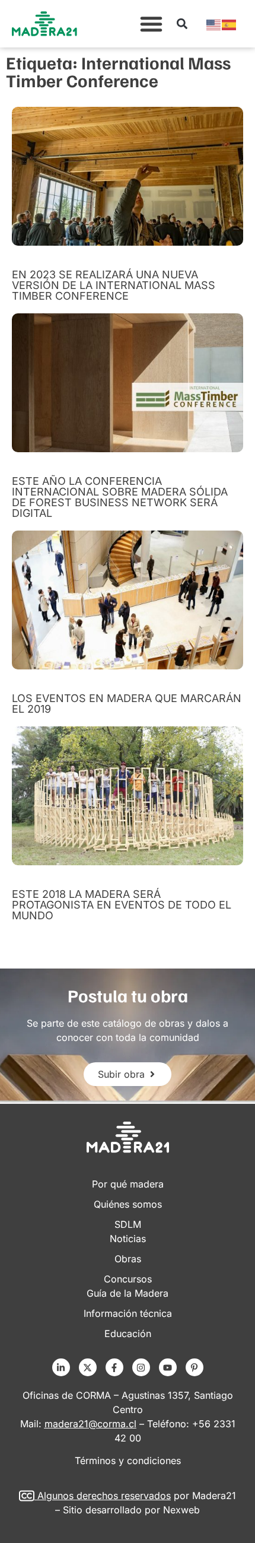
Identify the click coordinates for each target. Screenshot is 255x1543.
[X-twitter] (88, 1367)
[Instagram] (141, 1367)
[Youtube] (168, 1367)
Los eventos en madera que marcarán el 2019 (126, 703)
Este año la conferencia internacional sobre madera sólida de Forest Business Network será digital (120, 497)
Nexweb (181, 1510)
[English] (214, 24)
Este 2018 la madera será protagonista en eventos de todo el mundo (121, 905)
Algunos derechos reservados (104, 1495)
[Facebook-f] (114, 1367)
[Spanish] (229, 24)
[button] (151, 24)
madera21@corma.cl (90, 1424)
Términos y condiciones (128, 1460)
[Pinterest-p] (194, 1367)
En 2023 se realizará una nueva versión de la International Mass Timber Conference (113, 285)
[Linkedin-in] (61, 1367)
